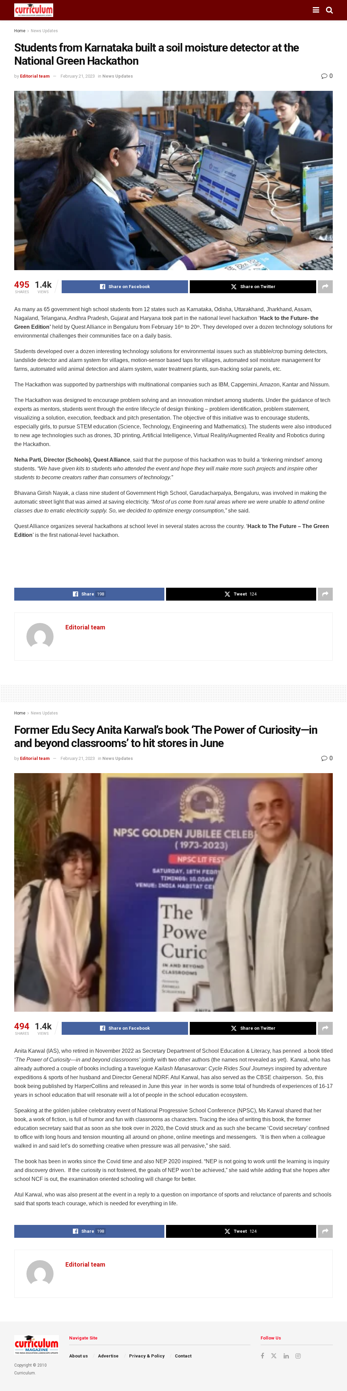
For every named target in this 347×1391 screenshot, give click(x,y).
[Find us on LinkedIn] (286, 1356)
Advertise (108, 1355)
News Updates (44, 30)
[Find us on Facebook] (262, 1356)
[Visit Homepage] (33, 10)
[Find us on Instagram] (298, 1356)
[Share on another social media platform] (325, 286)
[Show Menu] (316, 10)
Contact (183, 1355)
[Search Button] (329, 10)
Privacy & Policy (147, 1355)
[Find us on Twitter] (274, 1356)
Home (19, 30)
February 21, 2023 (78, 76)
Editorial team (35, 76)
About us (78, 1355)
